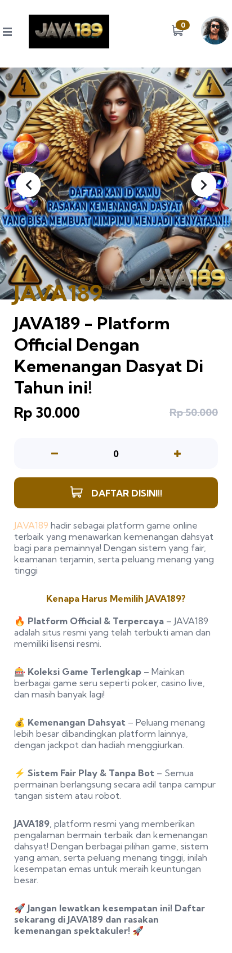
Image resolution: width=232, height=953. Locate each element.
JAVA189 (31, 525)
